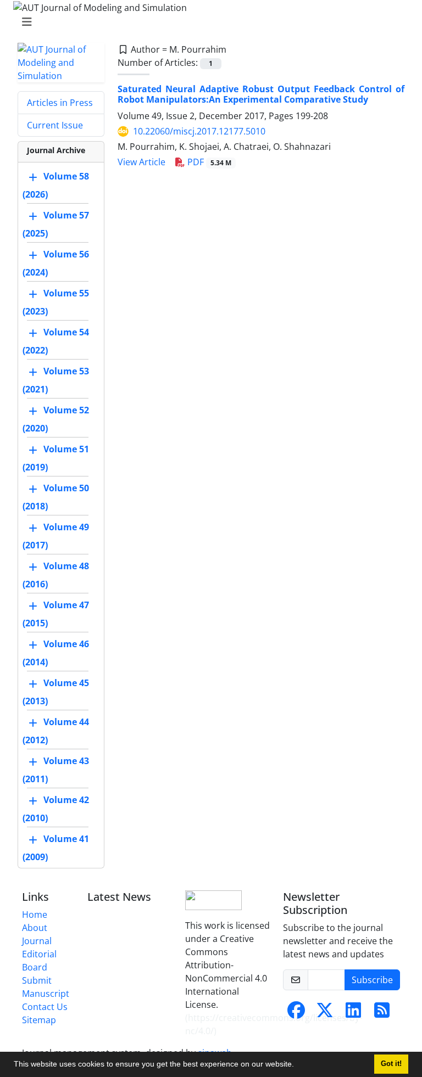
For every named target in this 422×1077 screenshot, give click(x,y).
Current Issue (55, 125)
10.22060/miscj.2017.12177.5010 (199, 131)
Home (34, 914)
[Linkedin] (353, 1013)
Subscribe (372, 980)
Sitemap (39, 1020)
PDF (208, 162)
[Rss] (382, 1013)
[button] (297, 1065)
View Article (141, 162)
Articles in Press (60, 103)
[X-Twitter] (325, 1013)
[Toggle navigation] (207, 22)
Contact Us (45, 1007)
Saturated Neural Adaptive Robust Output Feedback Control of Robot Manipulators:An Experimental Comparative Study (261, 94)
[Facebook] (296, 1013)
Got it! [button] (391, 1064)
